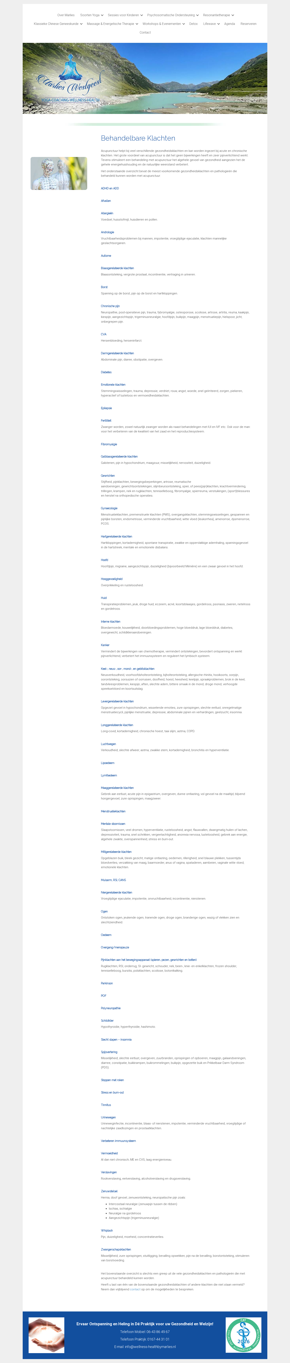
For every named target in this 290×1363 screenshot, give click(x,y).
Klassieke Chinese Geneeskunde (56, 24)
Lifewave (209, 24)
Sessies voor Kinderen (123, 15)
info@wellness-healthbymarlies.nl (150, 1347)
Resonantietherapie (216, 15)
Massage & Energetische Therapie (110, 24)
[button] (102, 15)
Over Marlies (66, 15)
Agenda (229, 24)
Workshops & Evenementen (162, 24)
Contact (145, 32)
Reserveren (248, 24)
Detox (193, 24)
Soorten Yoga (89, 15)
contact (135, 1289)
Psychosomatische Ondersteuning (171, 15)
